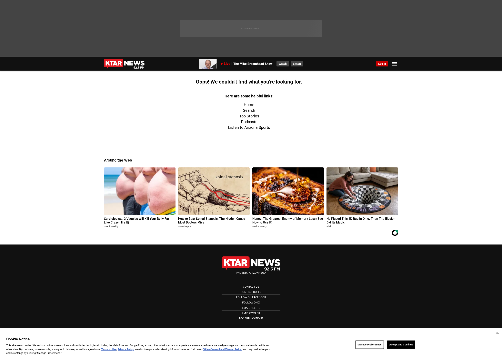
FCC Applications (251, 318)
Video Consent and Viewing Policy (222, 349)
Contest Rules (251, 291)
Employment (251, 313)
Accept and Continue (401, 344)
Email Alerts (251, 307)
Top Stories (249, 116)
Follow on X (251, 302)
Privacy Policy (126, 349)
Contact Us (251, 286)
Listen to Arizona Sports (249, 127)
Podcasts (249, 121)
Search (249, 110)
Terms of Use (108, 349)
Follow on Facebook (251, 297)
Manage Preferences (369, 344)
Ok (497, 333)
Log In (382, 63)
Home (249, 104)
